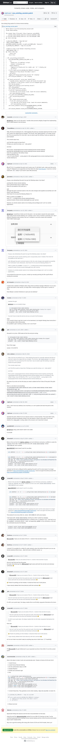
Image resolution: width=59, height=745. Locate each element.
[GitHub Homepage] (25, 741)
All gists (31, 2)
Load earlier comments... (31, 113)
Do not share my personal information (29, 738)
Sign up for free (8, 730)
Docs (35, 737)
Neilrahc (9, 710)
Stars (23, 18)
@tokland (10, 304)
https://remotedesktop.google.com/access (24, 470)
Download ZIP (54, 18)
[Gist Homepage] (7, 2)
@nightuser (10, 120)
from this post (42, 169)
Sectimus (9, 535)
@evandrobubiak (21, 716)
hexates (9, 297)
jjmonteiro (10, 176)
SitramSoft (10, 438)
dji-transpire (10, 282)
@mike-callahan (24, 442)
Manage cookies (45, 737)
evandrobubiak (11, 656)
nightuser (7, 13)
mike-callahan (11, 354)
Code (5, 18)
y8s (8, 329)
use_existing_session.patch (22, 13)
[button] (45, 19)
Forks (32, 18)
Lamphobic (10, 645)
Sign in (47, 2)
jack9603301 (10, 426)
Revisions (13, 18)
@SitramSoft (25, 564)
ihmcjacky (10, 210)
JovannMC (10, 478)
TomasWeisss (10, 128)
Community (29, 737)
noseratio (9, 117)
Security (20, 737)
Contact (38, 737)
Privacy (15, 737)
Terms (11, 737)
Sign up (53, 2)
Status (24, 737)
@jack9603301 (11, 448)
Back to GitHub (38, 2)
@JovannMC (10, 538)
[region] (29, 68)
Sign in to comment (50, 730)
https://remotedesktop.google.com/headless (18, 472)
